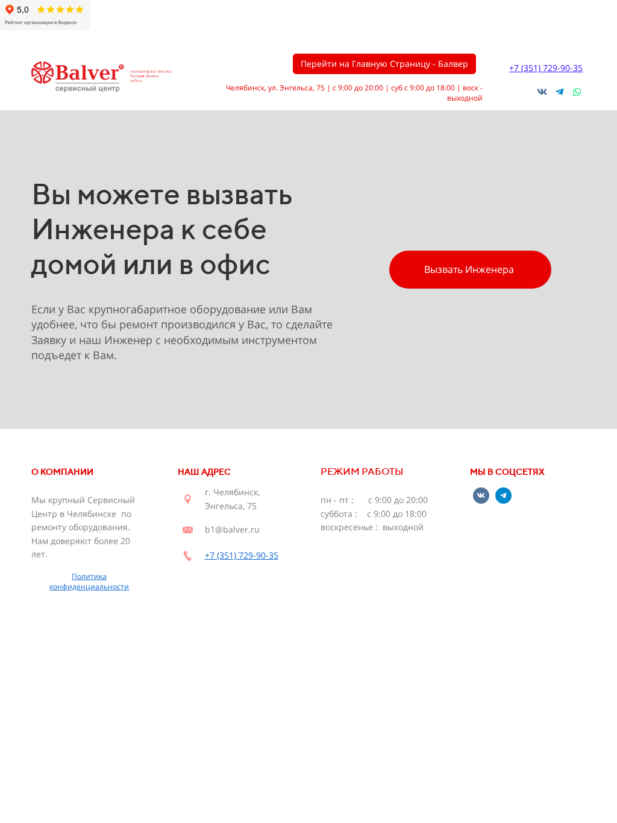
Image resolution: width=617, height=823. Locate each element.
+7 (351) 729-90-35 (546, 68)
